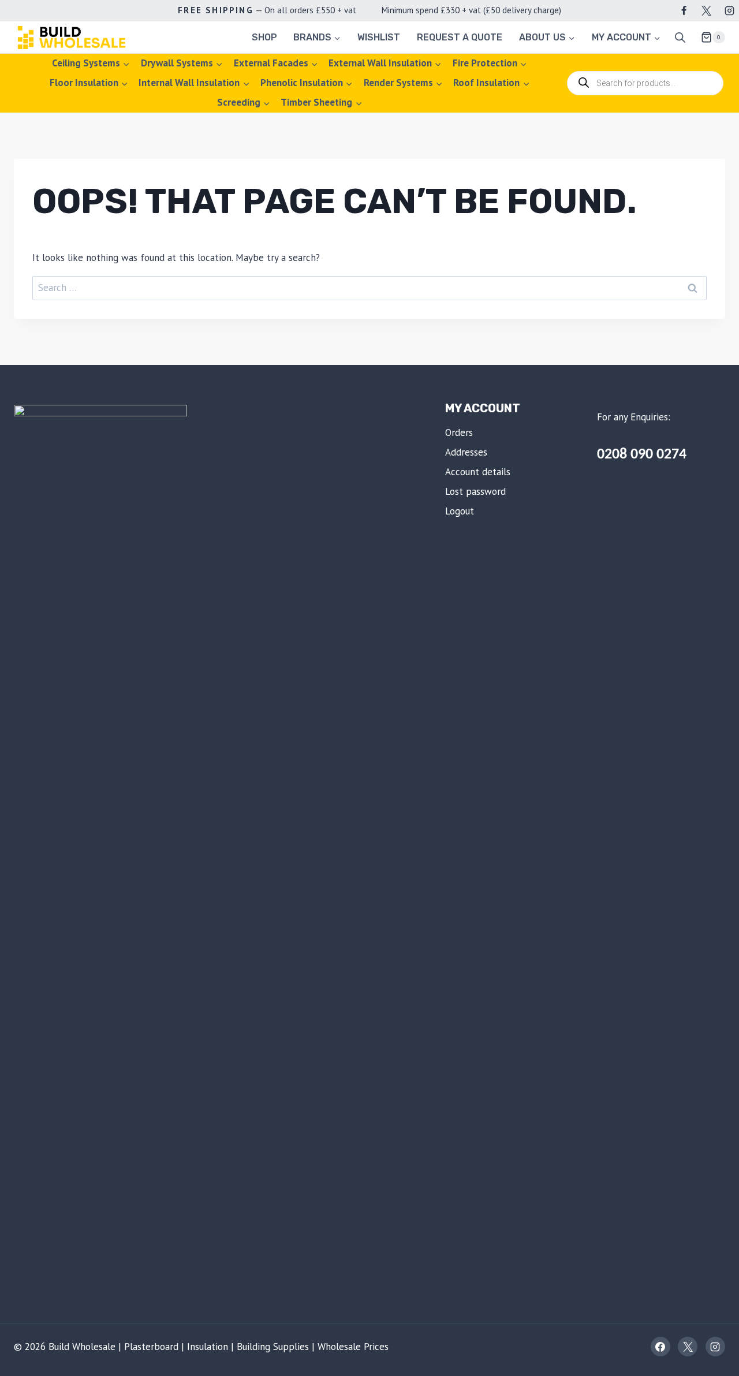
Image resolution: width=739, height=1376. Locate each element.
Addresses (466, 452)
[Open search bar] (680, 37)
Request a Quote (459, 37)
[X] (706, 10)
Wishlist (378, 37)
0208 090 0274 (641, 455)
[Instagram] (729, 10)
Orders (459, 432)
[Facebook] (660, 1346)
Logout (459, 511)
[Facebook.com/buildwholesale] (684, 10)
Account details (477, 471)
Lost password (475, 491)
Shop (264, 37)
